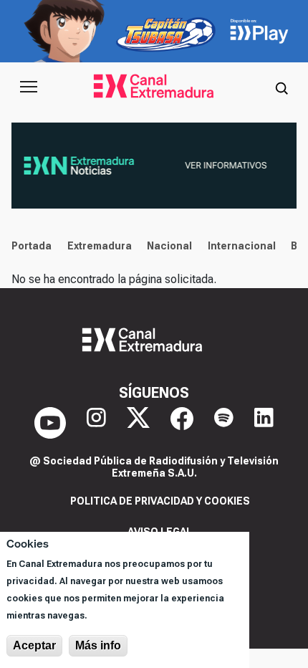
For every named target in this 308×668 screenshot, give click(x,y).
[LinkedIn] (264, 423)
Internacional (242, 246)
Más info (98, 645)
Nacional (169, 246)
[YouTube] (50, 423)
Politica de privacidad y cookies (160, 501)
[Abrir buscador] (281, 87)
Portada (31, 246)
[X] (138, 423)
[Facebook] (181, 423)
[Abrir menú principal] (28, 86)
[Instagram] (96, 423)
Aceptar (34, 645)
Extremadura (99, 246)
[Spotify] (224, 423)
